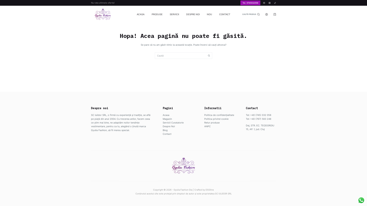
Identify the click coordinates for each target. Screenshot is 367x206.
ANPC (207, 126)
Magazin (167, 118)
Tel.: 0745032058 (250, 3)
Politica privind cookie (216, 118)
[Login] (266, 14)
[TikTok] (275, 3)
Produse (157, 14)
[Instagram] (270, 3)
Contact (224, 14)
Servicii (174, 14)
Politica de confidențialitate (219, 115)
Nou (209, 14)
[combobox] (180, 55)
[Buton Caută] (209, 56)
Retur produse (212, 122)
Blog (165, 130)
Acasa (141, 14)
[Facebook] (264, 3)
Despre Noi (193, 14)
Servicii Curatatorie (173, 122)
